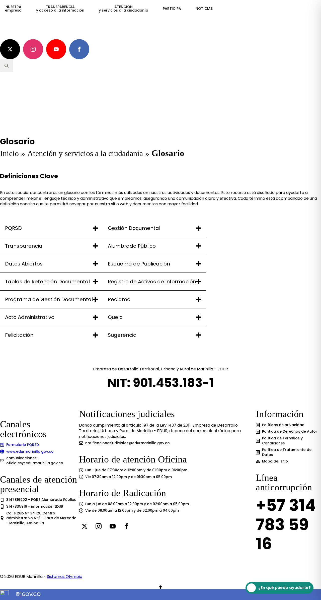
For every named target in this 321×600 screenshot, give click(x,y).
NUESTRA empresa (13, 8)
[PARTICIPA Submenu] (186, 8)
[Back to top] (160, 587)
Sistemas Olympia (64, 576)
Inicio (9, 153)
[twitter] (10, 49)
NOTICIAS (204, 8)
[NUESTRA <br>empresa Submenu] (26, 8)
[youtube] (56, 49)
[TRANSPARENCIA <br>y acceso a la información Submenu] (89, 8)
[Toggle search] (6, 65)
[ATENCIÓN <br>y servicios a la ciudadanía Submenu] (153, 8)
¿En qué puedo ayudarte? (284, 587)
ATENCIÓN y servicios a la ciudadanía (123, 8)
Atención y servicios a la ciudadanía (85, 153)
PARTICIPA (172, 8)
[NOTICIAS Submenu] (217, 8)
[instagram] (33, 49)
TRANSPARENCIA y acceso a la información (60, 8)
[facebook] (79, 49)
